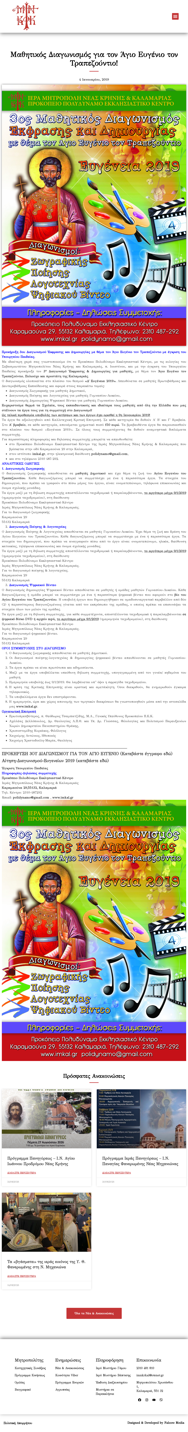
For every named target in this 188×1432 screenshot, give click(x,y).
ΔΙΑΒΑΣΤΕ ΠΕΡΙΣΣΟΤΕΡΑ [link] (21, 1173)
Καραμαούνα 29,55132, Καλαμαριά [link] (29, 788)
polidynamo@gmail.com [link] (109, 454)
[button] (175, 16)
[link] (25, 16)
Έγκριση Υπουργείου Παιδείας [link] (25, 768)
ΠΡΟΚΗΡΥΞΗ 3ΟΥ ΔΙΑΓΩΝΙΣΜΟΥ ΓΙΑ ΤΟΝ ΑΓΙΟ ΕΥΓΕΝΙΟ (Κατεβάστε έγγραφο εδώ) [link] (87, 753)
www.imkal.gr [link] (26, 706)
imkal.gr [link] (38, 454)
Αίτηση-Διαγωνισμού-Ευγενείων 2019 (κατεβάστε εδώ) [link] (55, 760)
